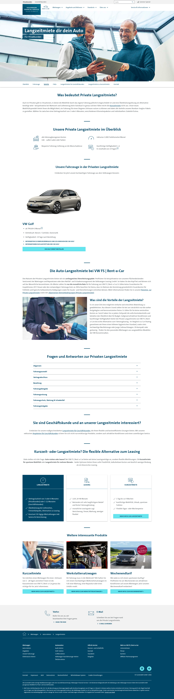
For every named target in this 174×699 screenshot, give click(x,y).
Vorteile (46, 84)
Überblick (26, 84)
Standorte (91, 654)
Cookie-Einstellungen (95, 675)
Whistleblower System (78, 675)
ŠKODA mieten (60, 659)
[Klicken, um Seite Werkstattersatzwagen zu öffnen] (87, 555)
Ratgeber (91, 657)
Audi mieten (59, 648)
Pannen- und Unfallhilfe (96, 648)
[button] (37, 366)
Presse (122, 651)
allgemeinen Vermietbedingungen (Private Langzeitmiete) (71, 293)
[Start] (24, 634)
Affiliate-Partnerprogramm (129, 657)
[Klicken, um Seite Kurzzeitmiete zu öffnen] (43, 555)
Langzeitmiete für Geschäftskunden (72, 84)
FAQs (54, 84)
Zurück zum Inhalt (110, 692)
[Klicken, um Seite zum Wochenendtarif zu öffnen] (130, 555)
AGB (42, 675)
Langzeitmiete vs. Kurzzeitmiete (99, 84)
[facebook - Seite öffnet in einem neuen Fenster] (149, 668)
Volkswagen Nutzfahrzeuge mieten (66, 657)
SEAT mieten (59, 651)
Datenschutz (50, 675)
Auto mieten (27, 648)
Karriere (123, 654)
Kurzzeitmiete (115, 105)
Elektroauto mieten (29, 657)
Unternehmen (125, 648)
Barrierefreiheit (63, 675)
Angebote (26, 651)
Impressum (34, 675)
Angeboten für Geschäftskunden (45, 433)
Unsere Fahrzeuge (29, 654)
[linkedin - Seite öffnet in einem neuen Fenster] (142, 668)
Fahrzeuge (36, 84)
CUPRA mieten (60, 654)
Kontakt (116, 84)
